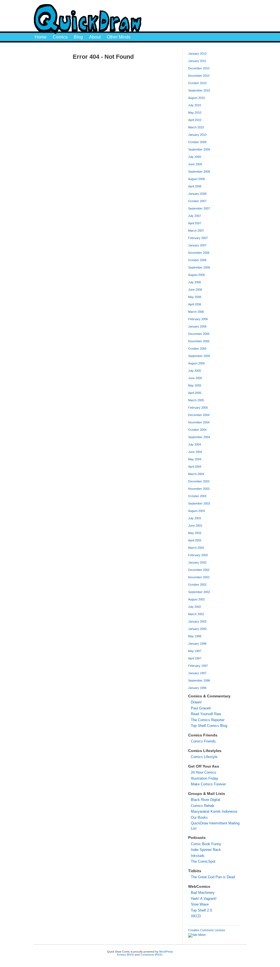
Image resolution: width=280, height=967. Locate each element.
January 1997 (197, 673)
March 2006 (196, 311)
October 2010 (197, 83)
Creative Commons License (206, 930)
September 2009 (199, 149)
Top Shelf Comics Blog (209, 726)
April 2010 (194, 120)
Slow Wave (200, 904)
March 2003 (196, 547)
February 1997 (198, 665)
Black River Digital (205, 800)
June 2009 (195, 164)
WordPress (166, 951)
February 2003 (198, 555)
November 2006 (198, 252)
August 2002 (196, 599)
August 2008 (196, 179)
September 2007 (199, 208)
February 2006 (198, 319)
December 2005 (198, 333)
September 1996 (199, 680)
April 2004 (194, 466)
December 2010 (198, 68)
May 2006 (194, 297)
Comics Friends (203, 741)
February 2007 (198, 238)
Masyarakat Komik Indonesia (214, 811)
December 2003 (198, 481)
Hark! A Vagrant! (204, 899)
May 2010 (194, 112)
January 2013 (197, 53)
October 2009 (197, 142)
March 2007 (196, 230)
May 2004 (194, 459)
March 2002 (196, 614)
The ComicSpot (203, 861)
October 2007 (197, 201)
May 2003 (194, 533)
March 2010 (196, 127)
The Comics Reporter (207, 720)
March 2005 (196, 400)
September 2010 (199, 90)
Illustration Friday (204, 778)
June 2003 (195, 525)
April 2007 (194, 223)
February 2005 (198, 407)
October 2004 (197, 429)
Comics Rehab (202, 806)
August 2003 (196, 510)
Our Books (199, 817)
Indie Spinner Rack (206, 850)
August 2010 (196, 97)
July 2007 (194, 215)
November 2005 (198, 341)
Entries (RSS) (125, 954)
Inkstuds (198, 856)
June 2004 (195, 451)
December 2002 (198, 569)
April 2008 (194, 186)
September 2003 (199, 503)
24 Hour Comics (203, 772)
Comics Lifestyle (204, 757)
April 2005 (194, 392)
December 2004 (198, 415)
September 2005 (199, 356)
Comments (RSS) (151, 954)
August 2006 (196, 274)
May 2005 (194, 385)
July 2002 (194, 606)
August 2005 (196, 363)
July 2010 (194, 105)
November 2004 (198, 422)
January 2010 (197, 134)
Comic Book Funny (206, 844)
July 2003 (194, 518)
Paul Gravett (201, 708)
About (95, 37)
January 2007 (197, 245)
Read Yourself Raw (206, 714)
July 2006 (194, 282)
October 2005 (197, 348)
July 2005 (194, 370)
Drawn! (196, 702)
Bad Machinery (203, 893)
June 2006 (195, 289)
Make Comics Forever (208, 784)
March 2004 (196, 474)
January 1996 (197, 687)
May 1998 (194, 636)
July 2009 (194, 156)
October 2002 (197, 584)
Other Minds (118, 37)
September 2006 (199, 267)
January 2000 (197, 628)
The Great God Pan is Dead (213, 877)
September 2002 (199, 592)
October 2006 (197, 260)
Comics (60, 37)
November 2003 (198, 488)
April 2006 (194, 304)
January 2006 (197, 326)
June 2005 (195, 378)
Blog (78, 37)
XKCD (196, 916)
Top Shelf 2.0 (201, 910)
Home (40, 37)
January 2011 (197, 61)
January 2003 (197, 562)
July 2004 (194, 444)
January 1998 (197, 643)
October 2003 (197, 496)
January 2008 (197, 193)
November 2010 (198, 75)
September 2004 (199, 437)
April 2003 (194, 540)
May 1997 (194, 651)
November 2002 (198, 577)
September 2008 (199, 171)
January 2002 (197, 621)
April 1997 (194, 658)
